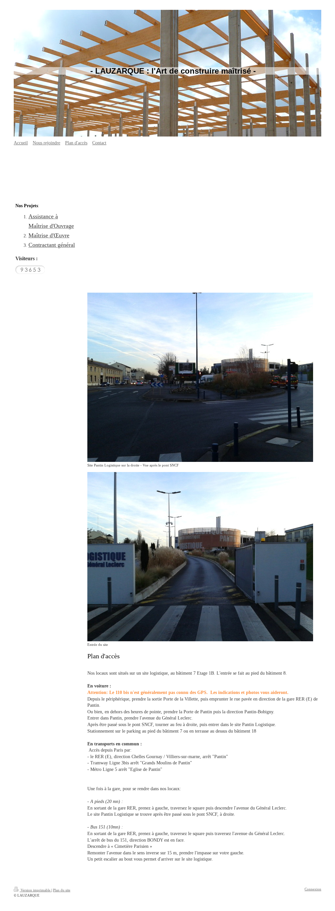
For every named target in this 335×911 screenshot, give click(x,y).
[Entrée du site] (200, 556)
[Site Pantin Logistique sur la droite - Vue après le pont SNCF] (200, 377)
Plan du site (61, 890)
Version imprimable (35, 890)
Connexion (313, 889)
